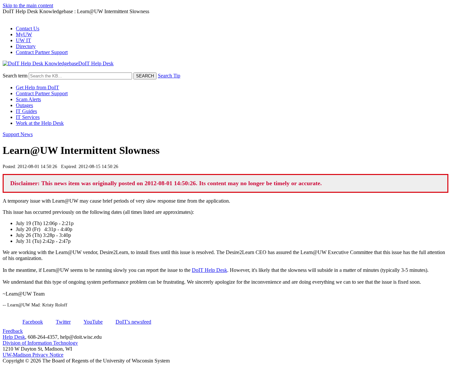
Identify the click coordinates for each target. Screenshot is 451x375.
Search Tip (169, 75)
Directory (26, 46)
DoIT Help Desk (209, 270)
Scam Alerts (28, 99)
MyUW (24, 34)
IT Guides (26, 111)
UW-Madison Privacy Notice (33, 355)
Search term (15, 75)
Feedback (13, 331)
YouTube (93, 322)
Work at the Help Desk (40, 123)
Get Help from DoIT (37, 87)
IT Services (28, 117)
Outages (24, 105)
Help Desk (14, 337)
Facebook (32, 322)
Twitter (63, 322)
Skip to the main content (28, 5)
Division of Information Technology (40, 343)
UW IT (23, 40)
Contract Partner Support (42, 52)
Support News (18, 134)
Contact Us (27, 28)
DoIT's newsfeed (133, 322)
